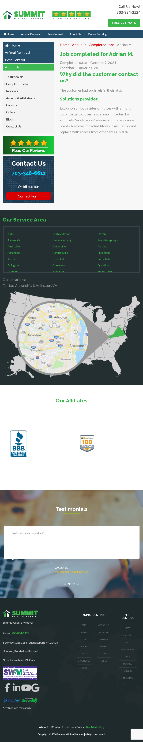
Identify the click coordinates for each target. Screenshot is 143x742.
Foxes (84, 647)
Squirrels (103, 654)
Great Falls (59, 259)
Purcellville (104, 259)
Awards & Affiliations (20, 98)
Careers (11, 105)
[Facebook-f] (7, 687)
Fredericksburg (61, 240)
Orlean (101, 233)
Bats (84, 625)
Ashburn (12, 271)
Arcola (11, 259)
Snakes (104, 647)
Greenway (58, 265)
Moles (84, 668)
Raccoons (104, 632)
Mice (127, 642)
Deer (83, 639)
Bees (127, 628)
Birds (84, 632)
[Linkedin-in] (16, 687)
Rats (127, 657)
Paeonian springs (107, 240)
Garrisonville (60, 252)
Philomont (103, 252)
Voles (104, 661)
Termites (128, 678)
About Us (75, 34)
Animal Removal (30, 34)
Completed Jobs (17, 84)
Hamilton (58, 271)
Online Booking (97, 34)
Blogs (10, 119)
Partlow (102, 246)
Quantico (103, 265)
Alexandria (13, 240)
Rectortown (104, 271)
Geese (84, 654)
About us (79, 44)
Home (10, 34)
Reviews (12, 91)
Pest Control (55, 34)
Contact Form (28, 196)
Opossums (103, 625)
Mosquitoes (127, 649)
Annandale (13, 252)
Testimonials (14, 77)
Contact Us (13, 126)
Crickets (127, 635)
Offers (10, 112)
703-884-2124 (128, 12)
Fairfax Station (61, 233)
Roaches (127, 664)
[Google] (35, 687)
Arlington (13, 265)
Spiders (128, 671)
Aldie (10, 233)
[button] (65, 584)
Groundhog (84, 661)
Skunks (104, 639)
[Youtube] (26, 687)
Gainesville (59, 246)
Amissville (13, 246)
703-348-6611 (29, 173)
